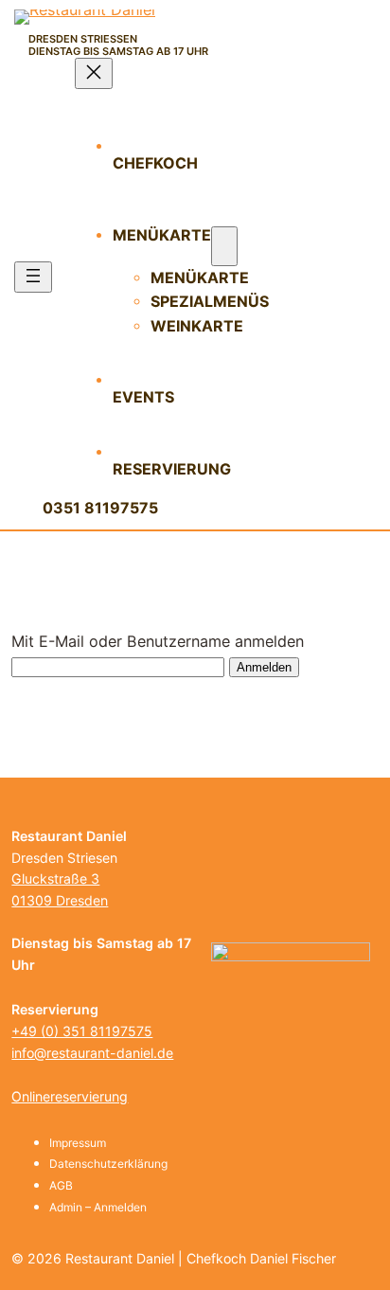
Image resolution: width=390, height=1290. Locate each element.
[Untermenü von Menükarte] (224, 246)
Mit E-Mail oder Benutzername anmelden (157, 641)
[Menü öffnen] (33, 277)
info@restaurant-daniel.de (92, 1053)
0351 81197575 (100, 507)
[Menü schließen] (94, 73)
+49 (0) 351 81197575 (81, 1031)
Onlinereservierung (69, 1096)
